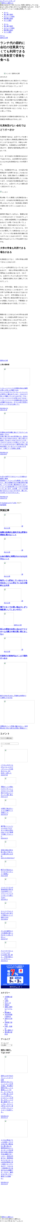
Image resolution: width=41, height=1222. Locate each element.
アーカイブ (4, 1043)
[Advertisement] (14, 67)
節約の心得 (4, 360)
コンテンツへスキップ (7, 1)
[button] (19, 503)
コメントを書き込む (6, 738)
